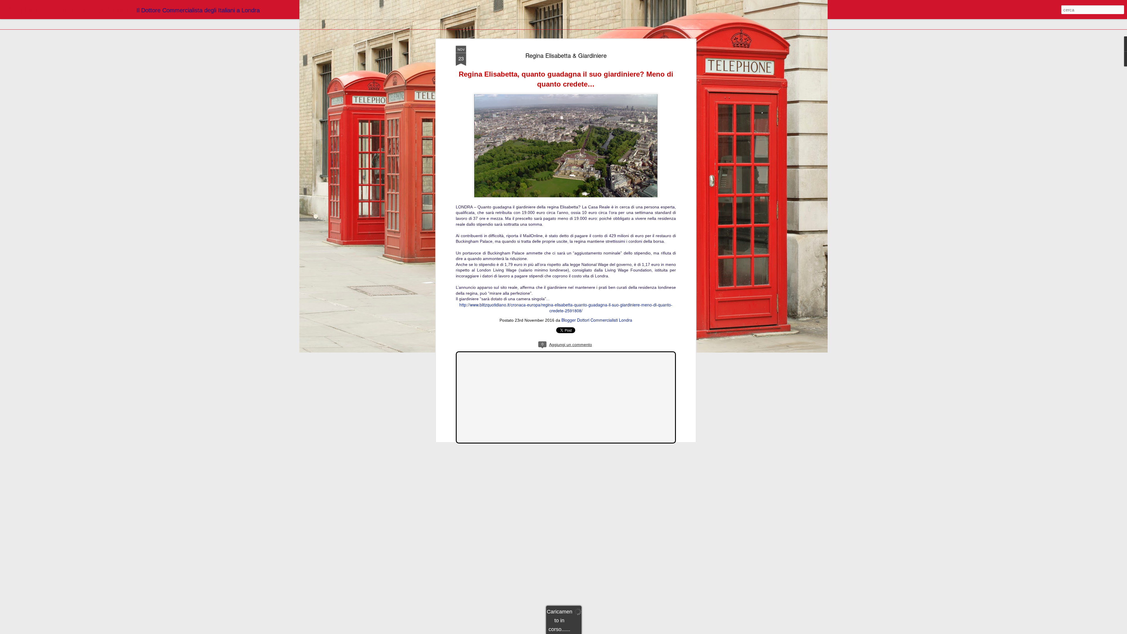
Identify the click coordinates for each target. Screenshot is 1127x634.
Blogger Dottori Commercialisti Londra (596, 320)
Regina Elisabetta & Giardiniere (566, 55)
